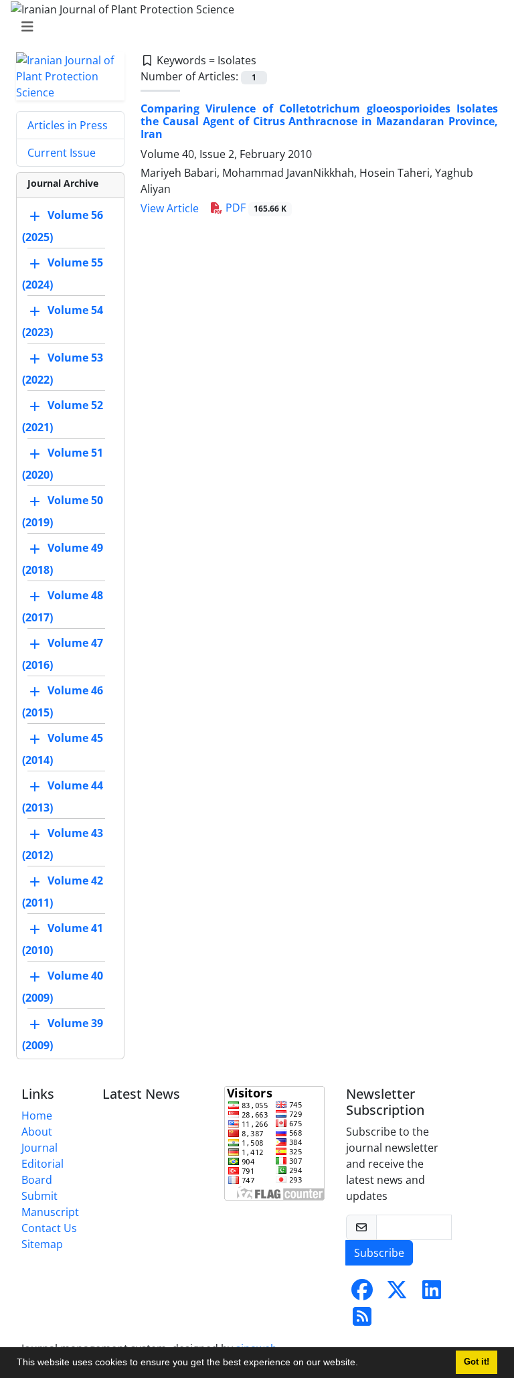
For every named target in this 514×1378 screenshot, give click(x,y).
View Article (170, 208)
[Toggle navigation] (253, 26)
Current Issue (61, 152)
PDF (254, 207)
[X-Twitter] (397, 1293)
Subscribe (379, 1252)
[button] (363, 1364)
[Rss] (362, 1320)
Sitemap (42, 1244)
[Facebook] (362, 1293)
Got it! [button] (476, 1362)
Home (36, 1115)
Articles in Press (67, 125)
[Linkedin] (432, 1293)
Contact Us (49, 1228)
